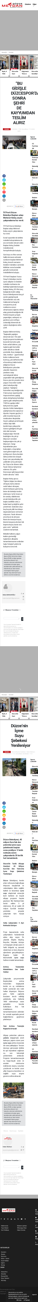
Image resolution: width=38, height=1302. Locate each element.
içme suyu (19, 958)
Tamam (27, 1300)
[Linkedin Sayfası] (15, 1219)
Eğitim (3, 1263)
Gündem (28, 4)
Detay (19, 1300)
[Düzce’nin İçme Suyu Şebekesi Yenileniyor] (14, 767)
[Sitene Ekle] (26, 1219)
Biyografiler (4, 1276)
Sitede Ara (4, 1272)
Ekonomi (3, 1256)
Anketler (3, 1274)
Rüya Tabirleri (5, 1278)
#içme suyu (12, 1131)
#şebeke (20, 1131)
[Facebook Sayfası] (2, 1219)
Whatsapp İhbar (22, 1228)
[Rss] (19, 1219)
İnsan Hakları (5, 1260)
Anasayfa (4, 52)
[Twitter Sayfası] (5, 1219)
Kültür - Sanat (5, 1258)
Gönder (22, 619)
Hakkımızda (4, 1226)
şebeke (6, 1038)
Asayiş (3, 1254)
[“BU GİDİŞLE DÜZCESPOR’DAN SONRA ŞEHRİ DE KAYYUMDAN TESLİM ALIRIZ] (14, 142)
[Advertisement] (19, 30)
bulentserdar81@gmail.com (11, 598)
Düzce (6, 880)
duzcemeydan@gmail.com (11, 1150)
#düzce (5, 1131)
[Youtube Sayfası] (12, 1219)
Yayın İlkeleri (4, 1228)
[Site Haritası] (22, 1219)
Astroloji (3, 1280)
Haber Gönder (21, 1230)
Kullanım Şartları (22, 1226)
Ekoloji (3, 1265)
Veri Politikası (5, 1230)
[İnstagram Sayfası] (8, 1219)
